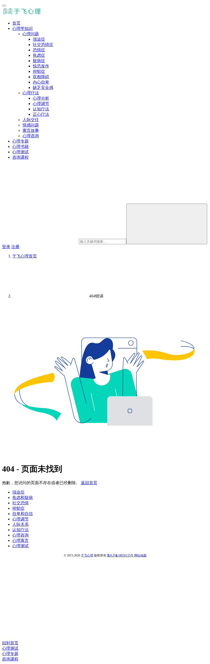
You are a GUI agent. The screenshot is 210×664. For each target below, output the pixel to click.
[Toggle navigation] (4, 5)
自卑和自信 (22, 513)
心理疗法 (31, 93)
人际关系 (20, 524)
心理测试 (20, 152)
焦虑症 (39, 55)
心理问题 (31, 34)
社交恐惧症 (43, 44)
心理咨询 (31, 136)
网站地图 (140, 555)
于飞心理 (87, 555)
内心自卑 (41, 82)
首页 (16, 23)
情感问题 (31, 125)
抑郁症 (39, 71)
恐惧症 (39, 50)
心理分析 (41, 98)
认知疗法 (41, 109)
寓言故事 (31, 130)
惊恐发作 (41, 66)
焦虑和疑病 (22, 497)
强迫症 (39, 39)
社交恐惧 (20, 503)
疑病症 (39, 61)
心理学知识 (22, 28)
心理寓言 (20, 540)
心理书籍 (20, 146)
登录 (6, 246)
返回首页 (89, 483)
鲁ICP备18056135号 (120, 555)
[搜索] (166, 224)
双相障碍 (41, 77)
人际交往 (31, 120)
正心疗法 (41, 114)
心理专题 (20, 141)
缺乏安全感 (43, 87)
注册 (15, 246)
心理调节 (41, 103)
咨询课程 (20, 157)
